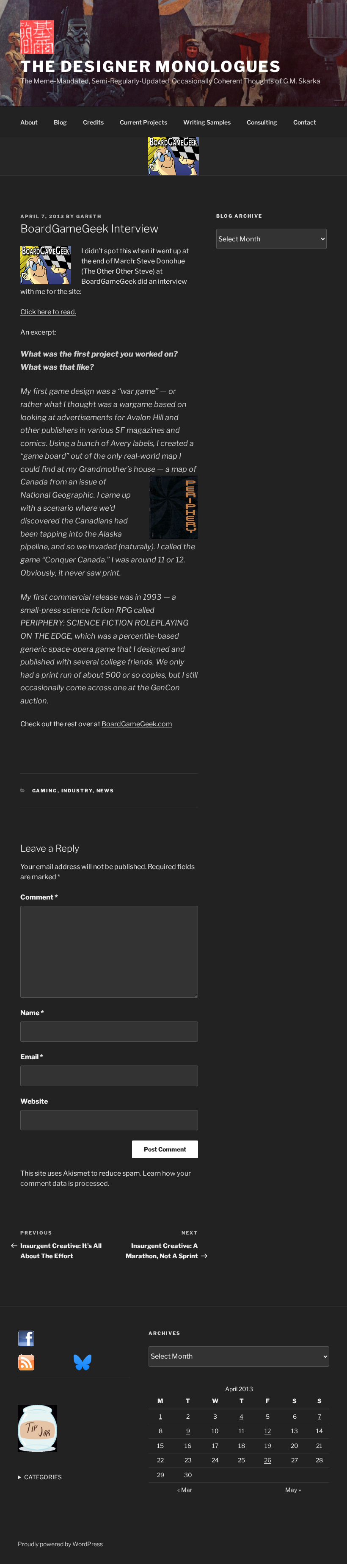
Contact (304, 122)
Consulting (262, 122)
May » (293, 1489)
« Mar (184, 1489)
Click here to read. (48, 312)
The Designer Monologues (150, 66)
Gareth (89, 216)
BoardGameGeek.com (137, 724)
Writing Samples (207, 122)
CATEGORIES (43, 1477)
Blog (60, 122)
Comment (39, 897)
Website (34, 1101)
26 (267, 1460)
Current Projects (143, 122)
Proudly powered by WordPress (60, 1543)
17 (215, 1445)
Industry (77, 791)
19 (267, 1445)
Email (31, 1057)
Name (32, 1013)
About (29, 122)
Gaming (45, 791)
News (105, 791)
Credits (93, 122)
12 (267, 1430)
